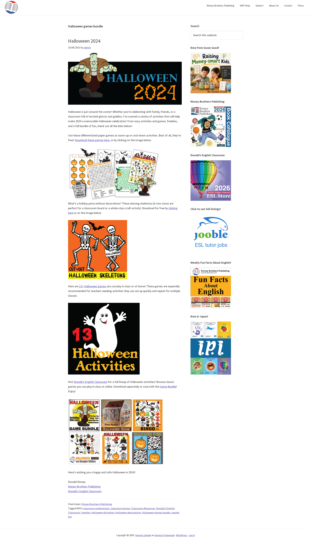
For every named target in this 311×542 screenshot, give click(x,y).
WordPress (181, 535)
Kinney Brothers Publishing (84, 486)
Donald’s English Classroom (90, 382)
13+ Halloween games (92, 286)
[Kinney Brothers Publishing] (210, 108)
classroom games (120, 508)
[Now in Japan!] (210, 323)
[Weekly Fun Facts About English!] (210, 269)
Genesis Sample (143, 535)
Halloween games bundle (156, 512)
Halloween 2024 (84, 41)
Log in (192, 535)
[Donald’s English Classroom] (210, 162)
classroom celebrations (96, 508)
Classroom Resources (143, 508)
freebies (85, 512)
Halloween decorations (128, 512)
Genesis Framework (165, 535)
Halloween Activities (102, 512)
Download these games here (92, 140)
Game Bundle (168, 386)
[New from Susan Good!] (210, 54)
